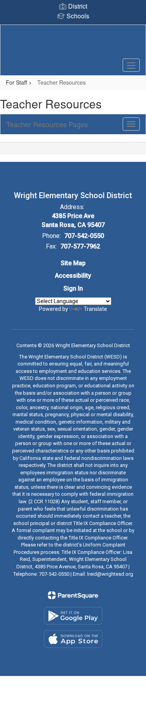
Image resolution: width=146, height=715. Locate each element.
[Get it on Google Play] (73, 616)
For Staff (16, 82)
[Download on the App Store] (73, 639)
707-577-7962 (80, 246)
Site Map (73, 263)
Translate (95, 309)
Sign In (73, 288)
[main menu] (131, 65)
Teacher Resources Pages (47, 124)
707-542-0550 (84, 236)
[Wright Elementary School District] (73, 44)
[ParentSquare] (73, 595)
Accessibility (73, 275)
